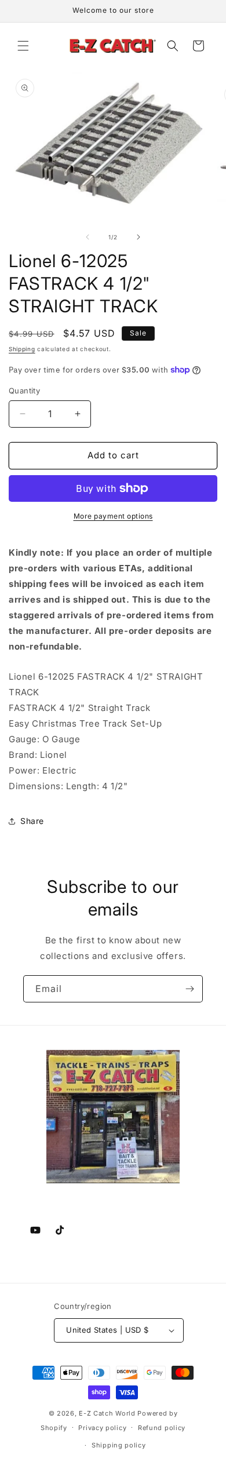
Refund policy (161, 1428)
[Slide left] (87, 237)
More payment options (113, 516)
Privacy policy (102, 1428)
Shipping (22, 348)
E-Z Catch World (107, 1413)
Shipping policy (119, 1445)
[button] (23, 46)
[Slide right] (138, 237)
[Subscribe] (189, 988)
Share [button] (32, 821)
